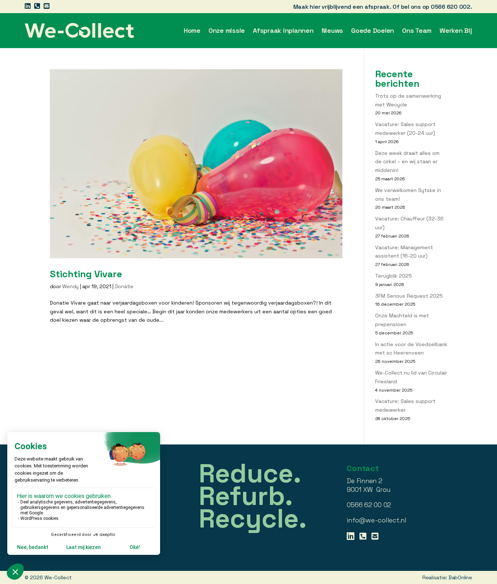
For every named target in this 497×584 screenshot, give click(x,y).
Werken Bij (456, 30)
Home (192, 30)
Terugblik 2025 (393, 276)
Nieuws (332, 30)
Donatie (124, 286)
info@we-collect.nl (376, 520)
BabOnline (460, 577)
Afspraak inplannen (283, 30)
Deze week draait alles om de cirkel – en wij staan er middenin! (407, 162)
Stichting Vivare (86, 274)
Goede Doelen (372, 30)
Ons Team (417, 30)
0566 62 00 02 (369, 505)
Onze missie (226, 30)
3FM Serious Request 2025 (409, 296)
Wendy (70, 286)
